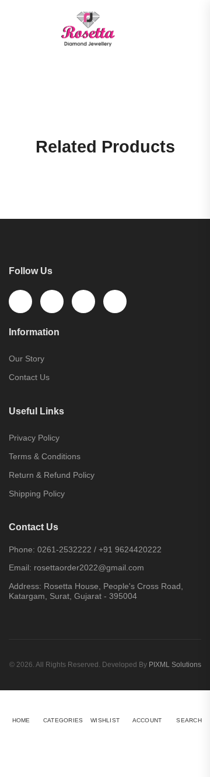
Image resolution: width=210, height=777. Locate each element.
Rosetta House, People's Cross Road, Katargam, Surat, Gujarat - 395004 (96, 591)
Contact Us (29, 377)
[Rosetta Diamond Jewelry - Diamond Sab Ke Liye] (105, 29)
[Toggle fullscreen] (29, 743)
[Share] (17, 743)
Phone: (22, 549)
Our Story (26, 358)
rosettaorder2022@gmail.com (89, 567)
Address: (25, 586)
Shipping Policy (37, 493)
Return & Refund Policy (51, 475)
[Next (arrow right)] (45, 763)
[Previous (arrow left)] (14, 763)
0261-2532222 (64, 549)
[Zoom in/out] (41, 743)
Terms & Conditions (44, 456)
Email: (20, 567)
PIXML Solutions (175, 665)
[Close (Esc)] (4, 743)
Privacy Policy (34, 437)
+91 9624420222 (130, 549)
